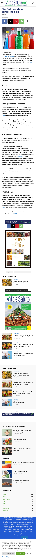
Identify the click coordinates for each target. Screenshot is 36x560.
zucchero (20, 156)
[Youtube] (24, 539)
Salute (4, 14)
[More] (27, 21)
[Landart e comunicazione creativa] (7, 464)
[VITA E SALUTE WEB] (16, 3)
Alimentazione (16, 279)
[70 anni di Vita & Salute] (7, 474)
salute (31, 62)
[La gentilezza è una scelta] (7, 483)
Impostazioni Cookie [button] (8, 553)
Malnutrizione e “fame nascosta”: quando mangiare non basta (23, 345)
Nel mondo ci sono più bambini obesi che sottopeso (22, 431)
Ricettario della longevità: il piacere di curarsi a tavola (21, 282)
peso (3, 115)
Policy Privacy (6, 557)
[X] (10, 21)
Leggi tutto (28, 553)
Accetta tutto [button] (20, 553)
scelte (3, 207)
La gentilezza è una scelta (21, 480)
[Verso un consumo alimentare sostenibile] (7, 451)
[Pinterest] (16, 21)
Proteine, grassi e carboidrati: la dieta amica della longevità (23, 336)
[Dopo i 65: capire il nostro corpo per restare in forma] (7, 355)
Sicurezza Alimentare (8, 56)
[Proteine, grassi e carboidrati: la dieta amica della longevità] (7, 336)
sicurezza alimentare (25, 272)
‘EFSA (15, 214)
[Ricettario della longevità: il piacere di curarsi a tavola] (7, 282)
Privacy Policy (18, 535)
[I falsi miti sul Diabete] (7, 441)
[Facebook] (4, 21)
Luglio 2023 (9, 272)
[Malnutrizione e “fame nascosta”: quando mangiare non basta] (7, 346)
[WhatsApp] (21, 21)
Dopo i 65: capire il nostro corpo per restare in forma (23, 354)
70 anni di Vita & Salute (20, 471)
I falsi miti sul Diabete (19, 439)
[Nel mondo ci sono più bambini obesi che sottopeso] (7, 432)
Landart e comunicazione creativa (23, 462)
